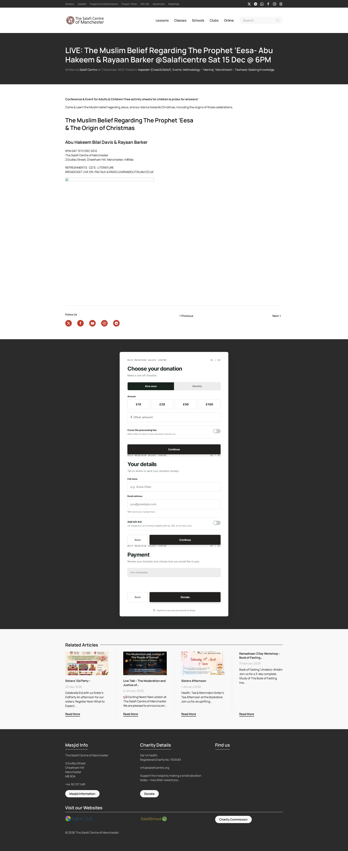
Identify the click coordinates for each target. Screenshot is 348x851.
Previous (187, 316)
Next (275, 316)
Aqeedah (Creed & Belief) (154, 70)
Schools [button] (198, 20)
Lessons (162, 20)
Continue (174, 449)
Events (177, 70)
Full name (132, 479)
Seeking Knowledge (261, 70)
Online (229, 20)
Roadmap (173, 4)
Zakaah (82, 4)
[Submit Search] (278, 20)
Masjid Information (82, 794)
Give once (151, 386)
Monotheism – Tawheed (231, 70)
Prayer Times (129, 4)
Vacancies (159, 4)
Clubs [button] (214, 20)
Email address (134, 496)
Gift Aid (144, 4)
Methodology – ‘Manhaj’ (198, 70)
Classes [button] (180, 20)
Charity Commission (233, 819)
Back (138, 539)
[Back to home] (85, 20)
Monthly (197, 386)
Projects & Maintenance (104, 4)
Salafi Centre (88, 70)
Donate (69, 4)
